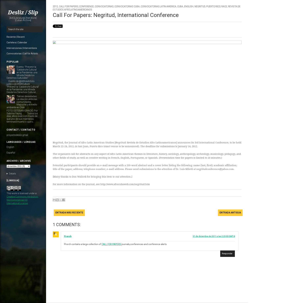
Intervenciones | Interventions (22, 48)
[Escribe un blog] (57, 200)
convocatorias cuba (127, 6)
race (224, 6)
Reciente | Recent (16, 37)
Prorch (67, 236)
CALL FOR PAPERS (111, 244)
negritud (199, 6)
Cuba (180, 6)
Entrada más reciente (69, 212)
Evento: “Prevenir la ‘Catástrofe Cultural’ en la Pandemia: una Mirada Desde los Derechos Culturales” (22, 72)
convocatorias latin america (158, 6)
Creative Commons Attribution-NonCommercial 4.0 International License (22, 200)
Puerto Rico (213, 6)
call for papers (68, 6)
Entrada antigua (230, 212)
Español (11, 152)
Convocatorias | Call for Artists (22, 53)
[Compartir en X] (60, 200)
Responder (227, 253)
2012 (55, 6)
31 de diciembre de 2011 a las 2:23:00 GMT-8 (214, 236)
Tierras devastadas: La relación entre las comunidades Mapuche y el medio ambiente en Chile (22, 102)
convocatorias (104, 6)
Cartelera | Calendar (17, 42)
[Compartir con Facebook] (63, 200)
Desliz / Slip (23, 12)
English (10, 147)
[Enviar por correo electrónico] (54, 200)
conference (86, 6)
